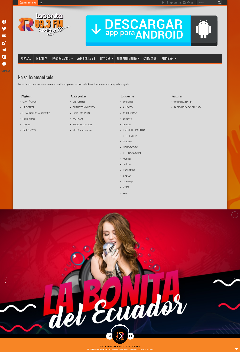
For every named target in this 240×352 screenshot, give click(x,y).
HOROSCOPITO (81, 113)
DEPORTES (79, 101)
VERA (126, 187)
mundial (127, 158)
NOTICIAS (105, 59)
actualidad (128, 101)
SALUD (127, 176)
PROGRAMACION (61, 59)
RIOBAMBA (129, 170)
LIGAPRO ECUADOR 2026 (36, 113)
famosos (127, 141)
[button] (234, 280)
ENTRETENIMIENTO (127, 59)
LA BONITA (41, 59)
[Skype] (6, 56)
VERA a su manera (82, 130)
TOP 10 (26, 124)
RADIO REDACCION (184, 107)
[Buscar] (219, 2)
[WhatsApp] (6, 42)
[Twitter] (6, 28)
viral (125, 193)
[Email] (6, 35)
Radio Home (28, 118)
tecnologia (128, 181)
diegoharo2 (178, 101)
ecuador (127, 124)
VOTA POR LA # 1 (86, 59)
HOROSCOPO (130, 147)
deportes (127, 118)
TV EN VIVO (29, 130)
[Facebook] (6, 21)
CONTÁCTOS (149, 59)
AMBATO (128, 107)
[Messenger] (6, 63)
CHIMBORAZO (130, 113)
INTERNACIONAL (132, 153)
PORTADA (26, 59)
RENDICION (167, 59)
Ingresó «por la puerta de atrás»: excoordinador (63, 2)
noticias (127, 164)
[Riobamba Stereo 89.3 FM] (44, 33)
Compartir (6, 71)
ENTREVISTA (130, 136)
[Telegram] (6, 49)
